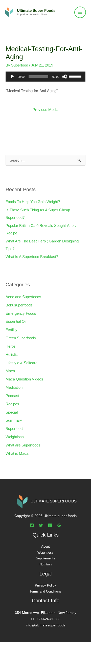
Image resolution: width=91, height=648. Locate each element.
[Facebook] (32, 525)
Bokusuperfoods (19, 305)
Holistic (12, 355)
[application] (45, 77)
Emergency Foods (21, 313)
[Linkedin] (50, 525)
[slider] (76, 76)
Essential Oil (16, 321)
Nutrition (45, 564)
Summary (14, 420)
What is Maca (17, 453)
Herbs (11, 346)
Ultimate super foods (36, 11)
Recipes (12, 404)
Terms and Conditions (45, 591)
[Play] (12, 76)
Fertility (11, 330)
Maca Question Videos (24, 379)
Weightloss (15, 437)
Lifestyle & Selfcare (21, 363)
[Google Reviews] (59, 525)
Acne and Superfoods (23, 297)
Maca (10, 371)
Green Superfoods (21, 338)
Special (12, 412)
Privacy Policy (45, 585)
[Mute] (64, 76)
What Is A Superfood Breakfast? (32, 257)
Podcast (12, 396)
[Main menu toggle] (80, 12)
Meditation (14, 387)
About (45, 546)
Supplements (45, 558)
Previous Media (45, 110)
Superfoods (15, 429)
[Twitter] (41, 525)
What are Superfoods (23, 445)
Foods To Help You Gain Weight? (33, 202)
